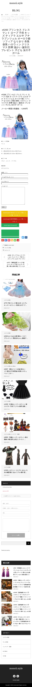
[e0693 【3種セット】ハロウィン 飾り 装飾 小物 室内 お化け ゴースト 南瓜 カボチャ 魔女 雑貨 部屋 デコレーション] (16, 422)
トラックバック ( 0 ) (7, 487)
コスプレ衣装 (12, 55)
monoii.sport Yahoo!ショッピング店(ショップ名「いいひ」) (14, 214)
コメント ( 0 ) (6, 490)
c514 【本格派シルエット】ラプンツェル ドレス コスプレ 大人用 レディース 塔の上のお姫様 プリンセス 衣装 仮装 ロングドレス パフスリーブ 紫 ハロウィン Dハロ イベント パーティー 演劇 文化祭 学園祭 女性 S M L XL (22, 571)
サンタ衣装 (5, 642)
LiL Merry (13, 366)
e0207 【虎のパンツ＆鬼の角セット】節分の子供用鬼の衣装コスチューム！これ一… (15, 371)
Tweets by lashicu (5, 550)
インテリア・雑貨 (15, 434)
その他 (4, 656)
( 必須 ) (6, 503)
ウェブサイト (5, 181)
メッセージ (4, 186)
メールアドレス (7, 177)
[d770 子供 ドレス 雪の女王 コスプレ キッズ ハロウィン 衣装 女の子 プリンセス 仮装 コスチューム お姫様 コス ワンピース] (16, 288)
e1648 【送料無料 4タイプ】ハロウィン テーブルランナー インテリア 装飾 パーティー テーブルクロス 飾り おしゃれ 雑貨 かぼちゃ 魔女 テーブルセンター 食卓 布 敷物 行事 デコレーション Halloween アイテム (22, 596)
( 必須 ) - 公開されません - (10, 508)
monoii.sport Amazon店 (10, 225)
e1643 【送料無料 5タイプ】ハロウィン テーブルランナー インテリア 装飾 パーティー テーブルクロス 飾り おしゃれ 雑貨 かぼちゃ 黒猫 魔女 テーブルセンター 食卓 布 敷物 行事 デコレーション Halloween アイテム (22, 608)
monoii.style (16, 3)
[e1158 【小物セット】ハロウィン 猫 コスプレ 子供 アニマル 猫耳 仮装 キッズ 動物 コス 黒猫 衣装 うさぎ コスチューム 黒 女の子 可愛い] (16, 389)
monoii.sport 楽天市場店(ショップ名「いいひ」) (14, 220)
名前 (4, 172)
